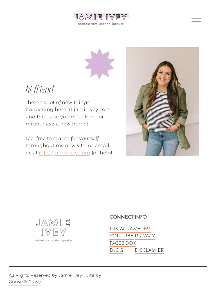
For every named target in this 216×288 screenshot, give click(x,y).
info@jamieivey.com (64, 153)
